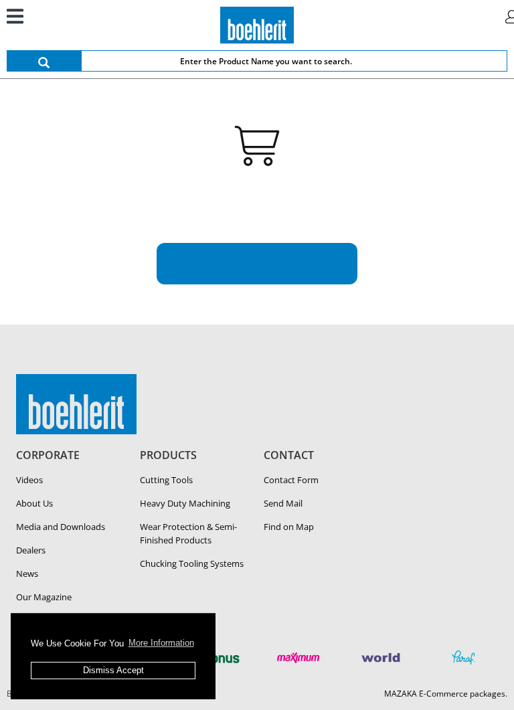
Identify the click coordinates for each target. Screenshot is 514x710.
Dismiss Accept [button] (113, 670)
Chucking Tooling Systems (192, 563)
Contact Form (291, 480)
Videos (29, 480)
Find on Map (289, 527)
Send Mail (283, 503)
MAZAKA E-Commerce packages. (445, 693)
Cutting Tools (166, 480)
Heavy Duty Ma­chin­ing (185, 503)
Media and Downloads (60, 527)
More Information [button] (161, 643)
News (27, 573)
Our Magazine (44, 597)
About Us (34, 503)
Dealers (31, 550)
